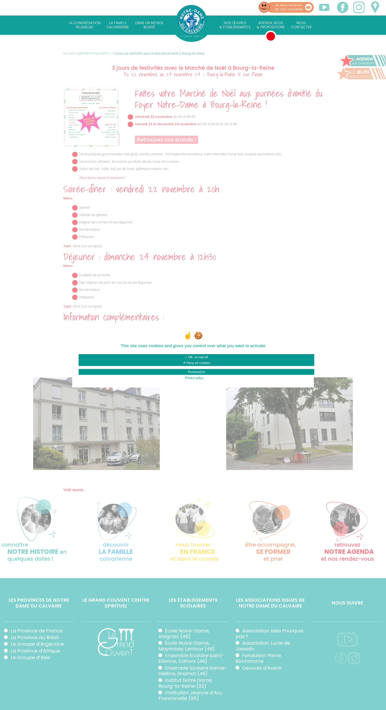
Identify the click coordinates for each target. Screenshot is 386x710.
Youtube (324, 7)
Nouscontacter (301, 25)
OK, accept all (197, 357)
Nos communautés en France (375, 7)
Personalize (196, 371)
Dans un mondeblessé (149, 25)
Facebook (342, 7)
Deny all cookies (198, 363)
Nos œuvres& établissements (235, 25)
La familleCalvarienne (118, 25)
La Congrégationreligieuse (85, 25)
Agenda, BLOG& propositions (271, 25)
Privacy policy (194, 377)
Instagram (358, 7)
